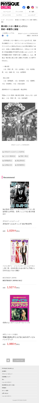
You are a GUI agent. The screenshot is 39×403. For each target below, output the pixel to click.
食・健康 (31, 11)
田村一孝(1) (24, 156)
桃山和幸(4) (20, 160)
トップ (2, 19)
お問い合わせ (5, 393)
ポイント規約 (5, 390)
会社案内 (4, 371)
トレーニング (7, 11)
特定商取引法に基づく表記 (8, 385)
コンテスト (19, 15)
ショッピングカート (6, 396)
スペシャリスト (7, 15)
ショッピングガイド (6, 382)
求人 (3, 379)
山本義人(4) (8, 165)
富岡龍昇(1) (8, 160)
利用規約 (4, 387)
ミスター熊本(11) (9, 156)
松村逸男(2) (20, 165)
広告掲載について (6, 376)
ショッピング (31, 15)
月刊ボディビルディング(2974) (14, 152)
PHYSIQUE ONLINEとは (8, 368)
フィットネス (19, 11)
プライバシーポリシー (7, 374)
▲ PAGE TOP (18, 360)
